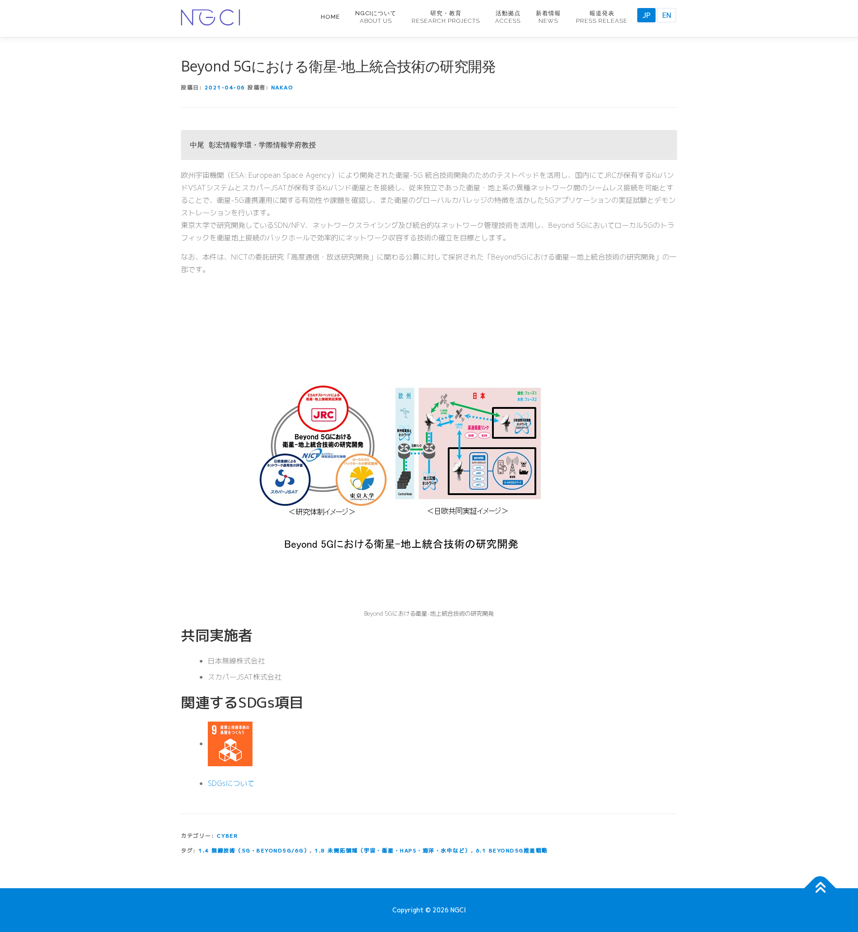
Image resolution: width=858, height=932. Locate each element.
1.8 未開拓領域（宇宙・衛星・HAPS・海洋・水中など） (393, 850)
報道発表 (601, 17)
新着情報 (548, 17)
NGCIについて (375, 17)
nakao (282, 87)
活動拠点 (508, 17)
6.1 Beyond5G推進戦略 (512, 850)
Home (330, 16)
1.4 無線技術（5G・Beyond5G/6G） (254, 850)
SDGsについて (231, 783)
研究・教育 (446, 17)
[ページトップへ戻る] (820, 888)
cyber (227, 836)
